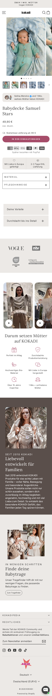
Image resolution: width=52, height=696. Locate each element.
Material (11, 177)
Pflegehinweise (15, 184)
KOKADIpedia (11, 615)
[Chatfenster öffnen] (46, 690)
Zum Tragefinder (14, 593)
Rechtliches (11, 622)
